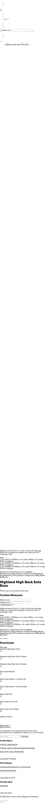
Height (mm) (5, 602)
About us (7, 15)
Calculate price (5, 605)
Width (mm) (4, 600)
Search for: (6, 30)
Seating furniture (15, 43)
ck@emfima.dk (5, 790)
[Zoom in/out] (1, 800)
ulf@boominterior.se (8, 774)
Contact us (8, 17)
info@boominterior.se (8, 720)
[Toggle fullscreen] (3, 800)
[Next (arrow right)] (3, 802)
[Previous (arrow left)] (1, 802)
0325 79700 (5, 722)
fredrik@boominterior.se (9, 755)
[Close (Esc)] (7, 800)
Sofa (25, 43)
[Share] (5, 800)
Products (7, 13)
